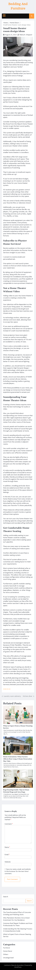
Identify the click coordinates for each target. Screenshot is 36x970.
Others (5, 954)
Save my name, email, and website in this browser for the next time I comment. (18, 871)
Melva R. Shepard (26, 35)
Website (8, 862)
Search (5, 897)
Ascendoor (20, 965)
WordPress (17, 967)
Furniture (6, 948)
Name (7, 847)
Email (7, 855)
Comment (9, 824)
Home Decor (6, 689)
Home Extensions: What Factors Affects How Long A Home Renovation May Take (17, 759)
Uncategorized (8, 958)
